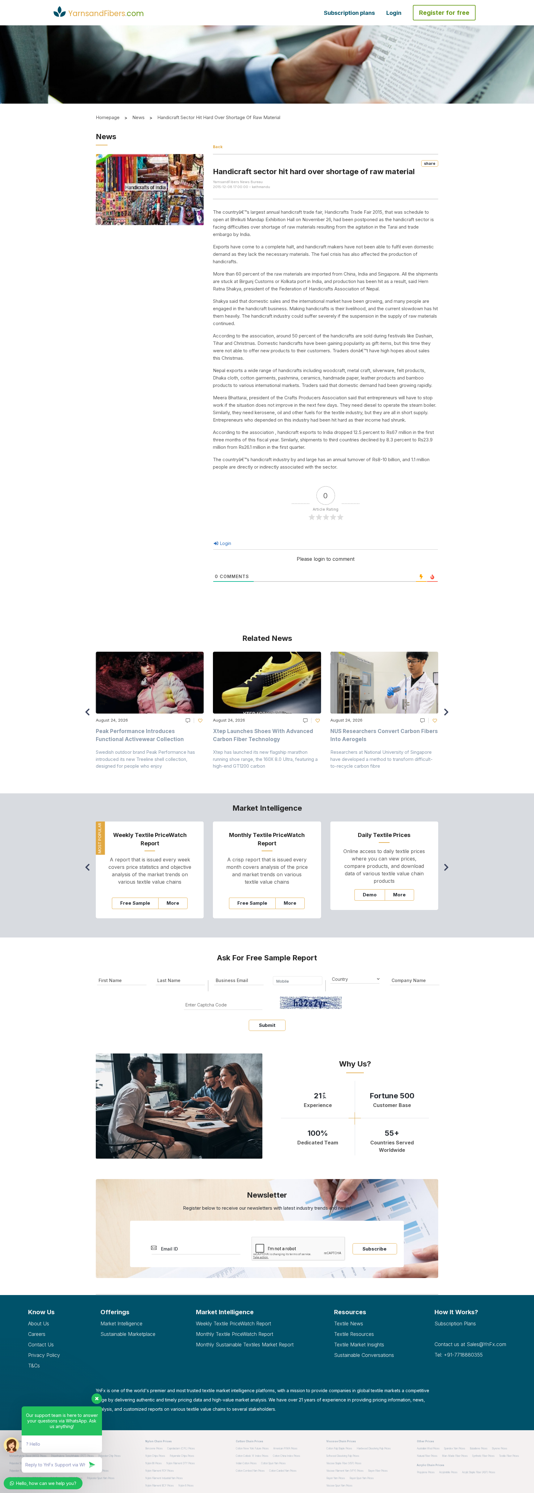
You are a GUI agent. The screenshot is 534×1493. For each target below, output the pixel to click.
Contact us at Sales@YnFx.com (470, 1344)
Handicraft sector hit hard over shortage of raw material (218, 117)
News (138, 117)
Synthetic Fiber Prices (483, 1455)
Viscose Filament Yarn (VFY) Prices (344, 1470)
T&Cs (34, 1365)
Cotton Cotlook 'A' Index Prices (252, 1455)
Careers (36, 1334)
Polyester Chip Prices (109, 1455)
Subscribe (374, 1249)
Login (393, 13)
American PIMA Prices (285, 1448)
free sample (135, 903)
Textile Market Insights (359, 1344)
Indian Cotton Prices (246, 1463)
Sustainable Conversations (364, 1355)
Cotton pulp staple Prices (339, 1448)
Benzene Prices (154, 1448)
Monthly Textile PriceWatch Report (234, 1334)
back (217, 146)
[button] (448, 715)
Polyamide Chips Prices (182, 1455)
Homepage (108, 117)
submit (267, 1025)
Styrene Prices (499, 1448)
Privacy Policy (44, 1355)
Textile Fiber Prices (509, 1455)
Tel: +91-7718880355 (458, 1355)
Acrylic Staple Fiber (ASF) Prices (478, 1472)
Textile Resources (354, 1334)
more (173, 903)
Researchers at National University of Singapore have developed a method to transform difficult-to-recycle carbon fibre (381, 759)
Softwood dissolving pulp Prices (342, 1455)
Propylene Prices (425, 1472)
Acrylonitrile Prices (448, 1472)
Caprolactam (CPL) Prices (181, 1448)
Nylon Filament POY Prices (159, 1470)
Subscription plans (349, 13)
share (429, 163)
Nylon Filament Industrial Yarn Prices (164, 1478)
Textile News (348, 1323)
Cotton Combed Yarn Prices (250, 1470)
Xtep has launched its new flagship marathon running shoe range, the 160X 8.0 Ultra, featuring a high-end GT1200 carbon (265, 759)
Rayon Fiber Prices (378, 1470)
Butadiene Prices (478, 1448)
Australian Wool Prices (428, 1448)
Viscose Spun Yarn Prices (339, 1485)
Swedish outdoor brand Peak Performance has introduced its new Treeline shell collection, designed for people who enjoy (145, 759)
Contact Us (41, 1344)
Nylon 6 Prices (185, 1485)
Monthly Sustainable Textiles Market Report (245, 1344)
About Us (38, 1323)
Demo (370, 895)
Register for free (444, 12)
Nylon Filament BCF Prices (159, 1485)
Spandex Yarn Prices (454, 1448)
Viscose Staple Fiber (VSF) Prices (343, 1463)
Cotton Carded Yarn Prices (282, 1470)
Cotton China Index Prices (286, 1455)
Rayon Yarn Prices (335, 1478)
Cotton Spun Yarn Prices (273, 1463)
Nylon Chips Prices (155, 1455)
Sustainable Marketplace (127, 1334)
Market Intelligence (121, 1323)
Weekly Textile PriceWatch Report (233, 1323)
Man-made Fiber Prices (455, 1455)
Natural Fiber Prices (427, 1455)
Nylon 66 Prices (153, 1463)
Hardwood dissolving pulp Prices (374, 1448)
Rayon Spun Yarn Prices (362, 1478)
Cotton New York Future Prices (252, 1448)
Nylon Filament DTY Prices (180, 1463)
